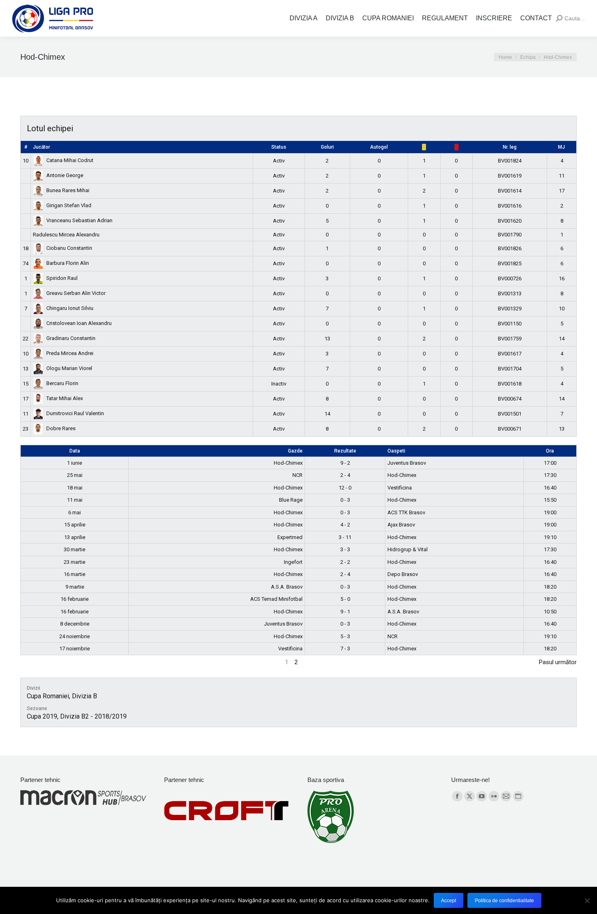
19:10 (550, 537)
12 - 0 (345, 488)
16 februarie (75, 599)
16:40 (550, 488)
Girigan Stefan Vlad (68, 205)
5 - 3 (345, 636)
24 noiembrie (74, 636)
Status (278, 147)
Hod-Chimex (288, 463)
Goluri (327, 147)
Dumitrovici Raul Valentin (75, 413)
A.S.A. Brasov (287, 587)
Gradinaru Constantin (70, 338)
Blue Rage (291, 500)
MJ (561, 147)
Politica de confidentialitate (504, 900)
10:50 (550, 612)
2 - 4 (345, 475)
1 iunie (74, 463)
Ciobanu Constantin (69, 248)
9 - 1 (345, 612)
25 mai (74, 475)
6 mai (74, 512)
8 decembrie (74, 624)
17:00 (550, 463)
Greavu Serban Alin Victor (76, 293)
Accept (448, 900)
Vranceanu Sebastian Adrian (79, 220)
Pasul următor (558, 662)
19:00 (550, 512)
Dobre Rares (61, 428)
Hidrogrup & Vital (407, 549)
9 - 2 (345, 463)
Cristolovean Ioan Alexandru (79, 323)
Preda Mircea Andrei (69, 353)
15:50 (550, 500)
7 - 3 (345, 648)
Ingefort (293, 562)
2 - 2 (345, 562)
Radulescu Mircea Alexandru (66, 235)
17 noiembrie (74, 648)
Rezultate (345, 451)
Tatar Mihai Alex (64, 398)
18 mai (74, 488)
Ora (550, 451)
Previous (31, 662)
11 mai (74, 500)
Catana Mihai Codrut (69, 160)
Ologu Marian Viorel (69, 368)
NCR (297, 475)
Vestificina (399, 488)
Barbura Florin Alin (67, 263)
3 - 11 (345, 537)
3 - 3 (345, 549)
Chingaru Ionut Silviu (69, 308)
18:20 (550, 587)
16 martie (74, 574)
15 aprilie (74, 525)
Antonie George (64, 175)
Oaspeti (396, 451)
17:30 (550, 475)
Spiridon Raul (62, 278)
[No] (587, 901)
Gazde (295, 451)
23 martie (74, 562)
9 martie (74, 587)
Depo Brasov (402, 574)
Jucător (41, 147)
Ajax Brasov (401, 525)
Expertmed (290, 537)
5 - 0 (345, 599)
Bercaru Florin (62, 383)
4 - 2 (345, 525)
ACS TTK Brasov (406, 512)
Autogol (379, 147)
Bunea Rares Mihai (67, 190)
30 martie (74, 549)
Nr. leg (510, 147)
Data (74, 451)
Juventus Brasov (406, 463)
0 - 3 (345, 500)
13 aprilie (74, 537)
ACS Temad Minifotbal (276, 599)
